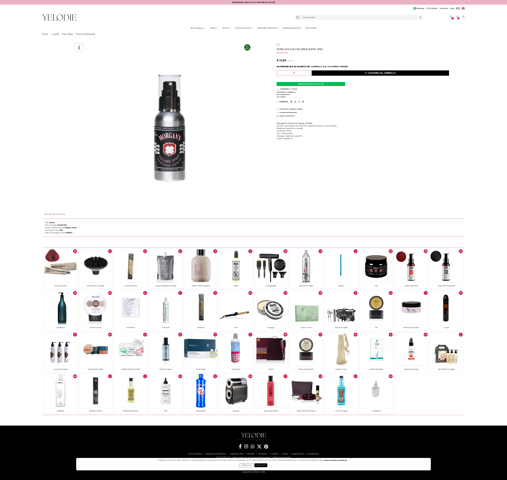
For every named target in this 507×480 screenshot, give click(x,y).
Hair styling (67, 34)
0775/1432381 (432, 8)
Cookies (274, 454)
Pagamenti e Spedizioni (216, 454)
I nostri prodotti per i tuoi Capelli (61, 243)
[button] (380, 73)
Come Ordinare (195, 454)
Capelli (55, 34)
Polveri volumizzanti (85, 34)
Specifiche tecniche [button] (54, 214)
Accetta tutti (261, 465)
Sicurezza (262, 454)
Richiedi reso (313, 454)
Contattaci (444, 8)
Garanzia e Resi (236, 454)
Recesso (250, 454)
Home (45, 34)
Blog (452, 8)
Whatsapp (420, 8)
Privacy (285, 454)
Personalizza (246, 465)
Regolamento (298, 454)
